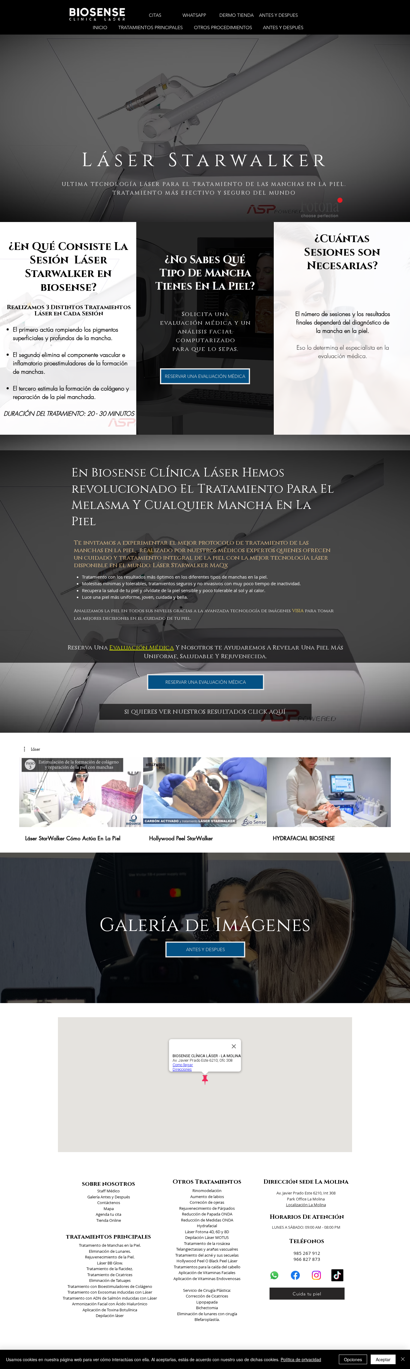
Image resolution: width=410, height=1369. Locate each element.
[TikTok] (337, 1275)
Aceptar (383, 1359)
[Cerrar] (402, 1359)
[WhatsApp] (274, 1275)
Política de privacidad (301, 1359)
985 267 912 (307, 1253)
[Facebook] (295, 1275)
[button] (151, 27)
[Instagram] (316, 1275)
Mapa (109, 1208)
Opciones (353, 1359)
